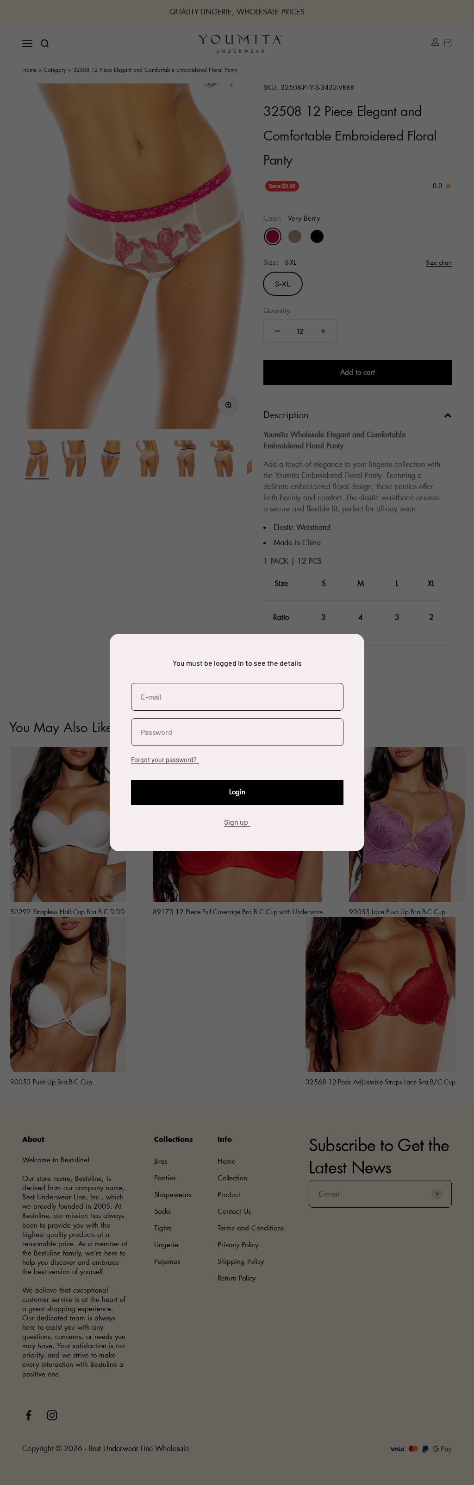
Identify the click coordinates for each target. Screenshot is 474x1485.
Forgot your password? (164, 760)
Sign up (236, 821)
